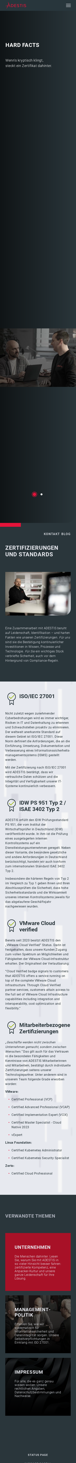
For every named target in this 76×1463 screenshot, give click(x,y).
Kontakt (52, 534)
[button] (68, 5)
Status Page (38, 1455)
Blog (66, 534)
